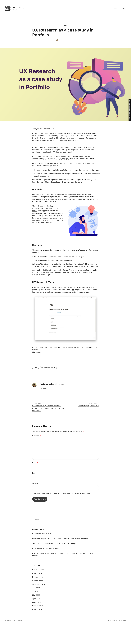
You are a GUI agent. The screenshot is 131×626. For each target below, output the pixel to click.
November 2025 (38, 570)
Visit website (44, 388)
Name (35, 463)
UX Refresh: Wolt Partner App (43, 534)
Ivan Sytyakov (62, 40)
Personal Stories (45, 367)
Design (65, 24)
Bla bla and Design (17, 8)
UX (54, 367)
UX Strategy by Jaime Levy (88, 406)
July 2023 (36, 588)
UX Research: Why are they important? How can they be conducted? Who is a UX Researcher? (48, 408)
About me (123, 9)
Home (115, 9)
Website (35, 483)
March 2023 (36, 602)
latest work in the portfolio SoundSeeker (50, 194)
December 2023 (38, 573)
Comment (36, 436)
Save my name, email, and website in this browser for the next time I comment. (63, 493)
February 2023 (37, 606)
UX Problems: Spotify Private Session (46, 548)
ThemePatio (122, 620)
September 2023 (38, 584)
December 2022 (38, 609)
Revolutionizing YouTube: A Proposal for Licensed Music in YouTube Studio (60, 539)
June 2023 (36, 591)
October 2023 (37, 581)
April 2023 (36, 599)
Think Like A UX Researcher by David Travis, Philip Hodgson (54, 544)
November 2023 (38, 577)
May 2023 (36, 595)
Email (35, 473)
